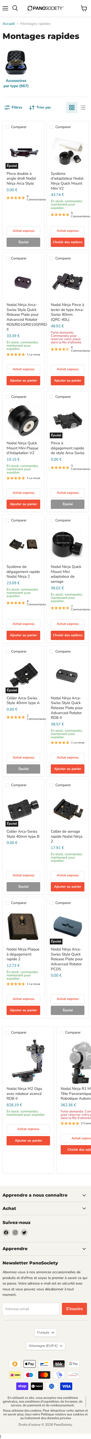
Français (43, 1332)
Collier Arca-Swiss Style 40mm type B (23, 834)
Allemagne (43, 1346)
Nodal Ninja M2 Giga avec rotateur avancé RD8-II (24, 1093)
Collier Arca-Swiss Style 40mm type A (23, 701)
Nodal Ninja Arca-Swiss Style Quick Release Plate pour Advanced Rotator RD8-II (67, 708)
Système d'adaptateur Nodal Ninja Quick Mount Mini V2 (67, 181)
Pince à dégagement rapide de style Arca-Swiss (67, 448)
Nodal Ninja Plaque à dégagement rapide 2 (23, 954)
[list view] (82, 107)
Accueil (9, 24)
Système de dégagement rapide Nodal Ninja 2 (23, 571)
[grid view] (71, 107)
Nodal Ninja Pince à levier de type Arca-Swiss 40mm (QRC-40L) (67, 312)
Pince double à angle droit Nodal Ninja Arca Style (21, 178)
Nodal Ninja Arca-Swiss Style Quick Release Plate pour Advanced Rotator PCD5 (67, 959)
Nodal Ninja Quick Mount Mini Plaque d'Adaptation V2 (22, 448)
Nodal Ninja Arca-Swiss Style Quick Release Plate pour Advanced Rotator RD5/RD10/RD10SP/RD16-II (30, 317)
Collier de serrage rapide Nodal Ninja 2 (66, 836)
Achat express (23, 231)
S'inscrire (74, 1309)
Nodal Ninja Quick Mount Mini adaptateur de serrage (66, 574)
